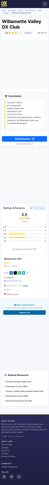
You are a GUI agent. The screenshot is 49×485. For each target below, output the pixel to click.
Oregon (6, 13)
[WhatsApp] (19, 273)
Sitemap (4, 447)
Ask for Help (6, 444)
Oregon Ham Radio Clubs (14, 281)
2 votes (14, 266)
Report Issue (12, 294)
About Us (5, 450)
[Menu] (45, 4)
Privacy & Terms (8, 456)
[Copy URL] (27, 273)
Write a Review (39, 208)
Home (3, 10)
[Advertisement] (24, 64)
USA (39, 10)
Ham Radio (12, 10)
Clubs (20, 10)
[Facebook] (11, 273)
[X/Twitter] (15, 273)
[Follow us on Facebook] (11, 476)
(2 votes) (27, 33)
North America (30, 10)
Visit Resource (23, 138)
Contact (4, 453)
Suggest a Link (24, 312)
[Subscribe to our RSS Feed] (19, 476)
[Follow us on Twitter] (4, 476)
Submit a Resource (9, 467)
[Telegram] (23, 273)
